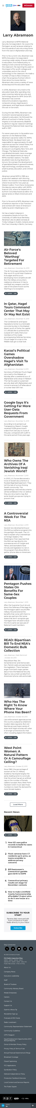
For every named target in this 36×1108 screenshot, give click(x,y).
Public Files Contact (9, 963)
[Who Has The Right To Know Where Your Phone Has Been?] (17, 690)
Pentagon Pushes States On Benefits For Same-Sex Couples (18, 591)
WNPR (14, 962)
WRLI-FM (24, 962)
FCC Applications (10, 1065)
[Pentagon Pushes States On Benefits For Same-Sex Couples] (17, 573)
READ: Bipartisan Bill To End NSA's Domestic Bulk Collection (17, 645)
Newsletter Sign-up (11, 1014)
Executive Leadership (11, 976)
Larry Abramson (9, 268)
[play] (3, 1105)
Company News (9, 972)
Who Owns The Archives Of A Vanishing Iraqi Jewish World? (16, 466)
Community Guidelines (12, 1031)
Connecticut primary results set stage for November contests (18, 883)
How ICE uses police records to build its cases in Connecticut (20, 845)
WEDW (16, 960)
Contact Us (8, 1001)
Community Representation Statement (18, 1026)
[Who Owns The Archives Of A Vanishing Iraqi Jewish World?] (17, 449)
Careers (6, 997)
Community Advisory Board (13, 988)
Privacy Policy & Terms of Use (14, 1049)
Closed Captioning (10, 1061)
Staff (5, 980)
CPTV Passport (9, 1035)
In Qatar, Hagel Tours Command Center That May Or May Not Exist (17, 309)
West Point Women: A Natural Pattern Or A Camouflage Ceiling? (17, 755)
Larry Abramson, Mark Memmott (15, 655)
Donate (29, 5)
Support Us (8, 1005)
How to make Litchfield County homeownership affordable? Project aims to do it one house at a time (20, 896)
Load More (18, 804)
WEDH (6, 960)
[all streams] (33, 1105)
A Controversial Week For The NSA (16, 517)
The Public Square (10, 1087)
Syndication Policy (10, 1070)
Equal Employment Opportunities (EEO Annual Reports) (18, 1040)
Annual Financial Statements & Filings (17, 1053)
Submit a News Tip (10, 1010)
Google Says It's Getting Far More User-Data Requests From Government (17, 409)
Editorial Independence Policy (14, 1074)
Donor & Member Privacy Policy (15, 1044)
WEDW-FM (7, 962)
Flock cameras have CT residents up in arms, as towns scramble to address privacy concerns (19, 858)
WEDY (21, 960)
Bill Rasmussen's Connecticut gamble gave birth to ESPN (17, 871)
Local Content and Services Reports (16, 1082)
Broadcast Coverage (11, 1057)
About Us (7, 967)
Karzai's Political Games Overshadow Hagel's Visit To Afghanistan (17, 357)
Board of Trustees (10, 984)
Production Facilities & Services (15, 1078)
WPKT (18, 962)
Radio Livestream (10, 1022)
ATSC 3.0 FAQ (20, 963)
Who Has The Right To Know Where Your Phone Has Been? (17, 707)
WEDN (11, 960)
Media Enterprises (10, 993)
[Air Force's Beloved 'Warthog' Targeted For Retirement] (17, 238)
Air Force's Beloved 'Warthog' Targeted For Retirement (14, 256)
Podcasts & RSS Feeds (12, 1018)
